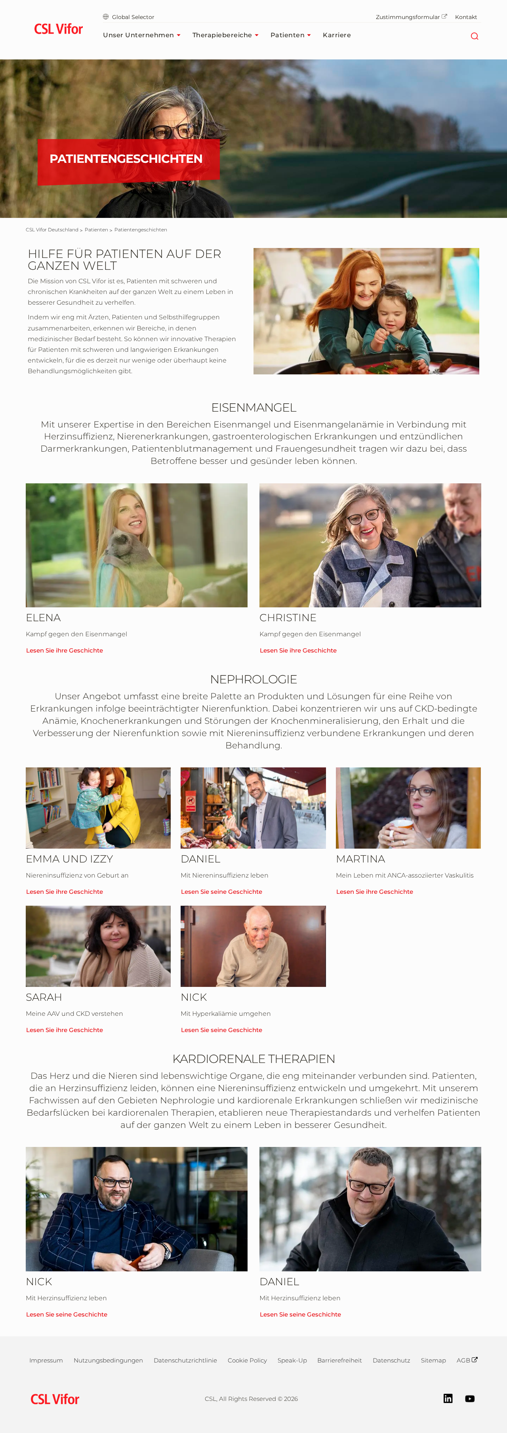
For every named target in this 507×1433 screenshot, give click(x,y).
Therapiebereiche (222, 35)
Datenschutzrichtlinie (185, 1360)
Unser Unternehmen (138, 35)
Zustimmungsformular (408, 17)
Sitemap (433, 1360)
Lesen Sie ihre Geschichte (64, 650)
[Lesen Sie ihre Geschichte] (137, 545)
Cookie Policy (247, 1360)
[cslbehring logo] (58, 29)
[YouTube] (466, 1398)
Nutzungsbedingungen (108, 1360)
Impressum (46, 1360)
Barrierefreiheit (339, 1360)
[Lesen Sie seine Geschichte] (253, 808)
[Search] (474, 35)
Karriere (337, 35)
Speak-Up (292, 1360)
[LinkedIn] (444, 1398)
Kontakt (466, 17)
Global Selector (133, 17)
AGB (463, 1360)
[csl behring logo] (53, 1398)
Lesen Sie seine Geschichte (221, 891)
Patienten (288, 35)
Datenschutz (391, 1360)
